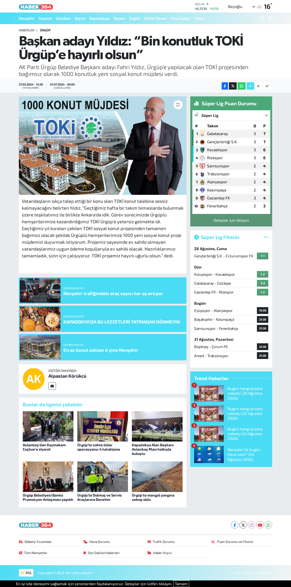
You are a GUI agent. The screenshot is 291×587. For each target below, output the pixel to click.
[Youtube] (260, 525)
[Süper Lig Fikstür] (266, 237)
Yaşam (119, 18)
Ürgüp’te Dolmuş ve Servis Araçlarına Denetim (99, 497)
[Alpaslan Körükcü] (34, 378)
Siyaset (45, 18)
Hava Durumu (99, 541)
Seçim (80, 18)
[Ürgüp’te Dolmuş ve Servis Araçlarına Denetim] (102, 476)
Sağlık (134, 18)
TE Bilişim (264, 573)
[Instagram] (251, 525)
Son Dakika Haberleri (104, 553)
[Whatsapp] (268, 525)
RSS (28, 573)
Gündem (63, 18)
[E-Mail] (52, 386)
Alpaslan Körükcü (67, 376)
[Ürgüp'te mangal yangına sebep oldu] (157, 476)
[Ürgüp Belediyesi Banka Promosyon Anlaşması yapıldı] (48, 476)
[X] (243, 525)
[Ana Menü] (269, 18)
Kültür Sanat (155, 18)
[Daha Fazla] (250, 86)
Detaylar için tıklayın (231, 220)
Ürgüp (45, 30)
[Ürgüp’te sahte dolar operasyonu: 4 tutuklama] (102, 426)
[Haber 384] (36, 6)
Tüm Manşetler (35, 553)
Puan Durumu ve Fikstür (235, 541)
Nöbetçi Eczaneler (38, 541)
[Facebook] (234, 525)
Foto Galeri (181, 18)
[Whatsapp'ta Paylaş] (242, 86)
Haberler (26, 30)
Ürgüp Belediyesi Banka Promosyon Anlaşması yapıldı (48, 497)
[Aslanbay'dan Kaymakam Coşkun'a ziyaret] (48, 426)
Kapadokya (99, 18)
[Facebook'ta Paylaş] (225, 86)
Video (199, 18)
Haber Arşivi (162, 553)
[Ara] (263, 18)
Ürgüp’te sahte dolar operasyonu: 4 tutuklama (98, 447)
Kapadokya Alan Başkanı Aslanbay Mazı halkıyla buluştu (153, 449)
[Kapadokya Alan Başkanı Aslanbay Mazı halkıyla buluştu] (157, 426)
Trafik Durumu (164, 541)
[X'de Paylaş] (233, 86)
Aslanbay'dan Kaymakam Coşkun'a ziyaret (44, 447)
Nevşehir (27, 18)
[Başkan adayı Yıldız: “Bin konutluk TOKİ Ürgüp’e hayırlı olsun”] (102, 145)
